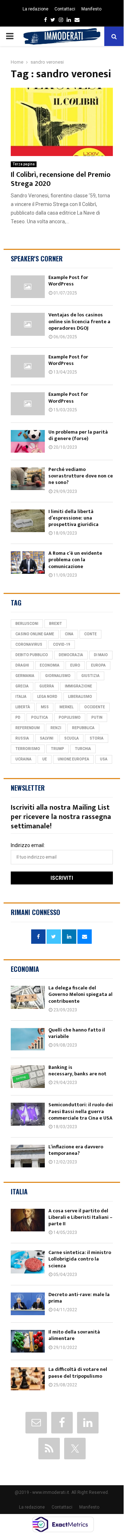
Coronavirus (28, 644)
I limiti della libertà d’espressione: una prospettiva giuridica (73, 518)
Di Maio (101, 655)
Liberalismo (80, 697)
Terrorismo (27, 749)
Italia (21, 697)
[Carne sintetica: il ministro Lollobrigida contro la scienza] (28, 1261)
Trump (57, 749)
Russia (22, 738)
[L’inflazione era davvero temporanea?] (28, 1156)
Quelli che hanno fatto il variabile (76, 1033)
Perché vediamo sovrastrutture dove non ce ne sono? (80, 475)
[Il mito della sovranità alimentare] (28, 1341)
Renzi (56, 728)
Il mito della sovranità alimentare (74, 1335)
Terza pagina (24, 164)
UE (44, 759)
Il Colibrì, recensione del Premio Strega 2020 (60, 179)
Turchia (83, 749)
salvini (46, 738)
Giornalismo (58, 676)
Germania (24, 676)
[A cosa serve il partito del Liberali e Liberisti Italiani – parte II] (28, 1220)
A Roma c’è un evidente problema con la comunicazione (75, 559)
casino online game (34, 634)
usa (104, 759)
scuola (71, 738)
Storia (97, 738)
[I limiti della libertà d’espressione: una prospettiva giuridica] (28, 520)
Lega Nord (47, 697)
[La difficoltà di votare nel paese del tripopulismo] (28, 1378)
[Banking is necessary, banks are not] (28, 1076)
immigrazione (78, 686)
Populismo (70, 717)
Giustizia (90, 676)
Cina (69, 634)
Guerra (46, 686)
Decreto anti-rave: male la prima (79, 1297)
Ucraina (23, 759)
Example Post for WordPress (68, 280)
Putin (96, 717)
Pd (17, 717)
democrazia (71, 655)
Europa (98, 665)
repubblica (83, 728)
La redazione (35, 9)
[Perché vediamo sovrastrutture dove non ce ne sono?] (28, 478)
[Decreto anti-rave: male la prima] (28, 1304)
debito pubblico (31, 655)
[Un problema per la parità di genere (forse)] (28, 441)
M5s (45, 707)
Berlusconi (26, 624)
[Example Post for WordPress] (28, 286)
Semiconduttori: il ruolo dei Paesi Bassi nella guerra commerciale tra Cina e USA (80, 1111)
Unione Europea (73, 759)
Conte (90, 634)
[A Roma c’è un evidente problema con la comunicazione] (28, 562)
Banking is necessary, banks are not (77, 1070)
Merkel (66, 707)
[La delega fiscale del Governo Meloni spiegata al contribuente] (28, 997)
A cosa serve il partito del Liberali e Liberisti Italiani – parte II (80, 1217)
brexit (55, 624)
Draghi (22, 665)
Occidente (94, 707)
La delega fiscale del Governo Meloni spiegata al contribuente (80, 994)
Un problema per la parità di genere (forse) (78, 435)
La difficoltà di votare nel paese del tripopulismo (77, 1372)
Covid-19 (61, 644)
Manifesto (91, 9)
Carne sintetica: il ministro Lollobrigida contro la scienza (79, 1259)
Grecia (22, 686)
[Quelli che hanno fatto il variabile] (28, 1039)
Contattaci (64, 9)
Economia (49, 665)
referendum (27, 728)
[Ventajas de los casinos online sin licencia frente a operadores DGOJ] (28, 324)
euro (75, 665)
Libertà (22, 707)
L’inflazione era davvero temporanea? (75, 1150)
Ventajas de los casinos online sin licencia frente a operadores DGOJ (79, 321)
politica (39, 717)
